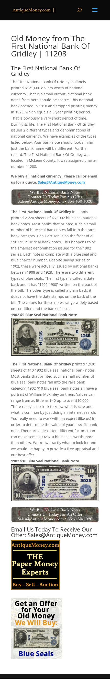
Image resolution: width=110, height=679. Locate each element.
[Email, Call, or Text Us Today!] (55, 197)
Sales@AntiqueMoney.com (61, 182)
